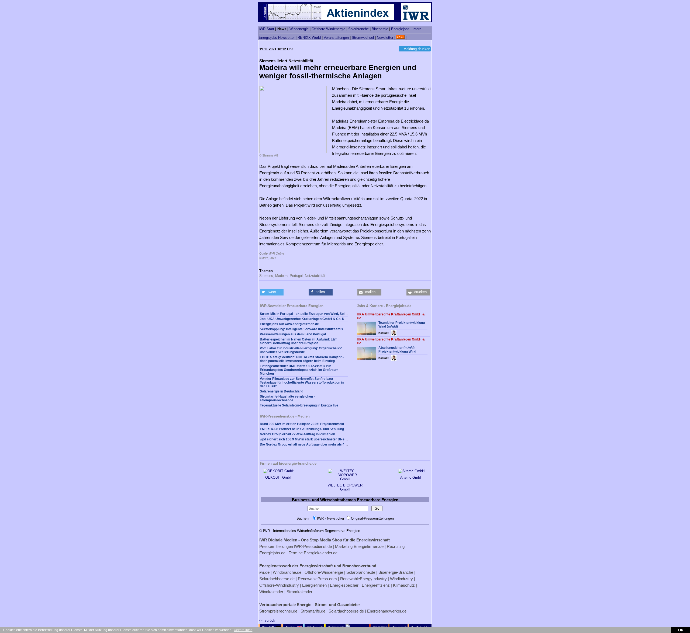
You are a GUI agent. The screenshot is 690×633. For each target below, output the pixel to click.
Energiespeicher (344, 585)
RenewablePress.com (317, 578)
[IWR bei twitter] (409, 38)
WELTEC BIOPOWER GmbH (345, 487)
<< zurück (267, 620)
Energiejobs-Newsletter (277, 38)
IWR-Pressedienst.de (313, 546)
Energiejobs (400, 29)
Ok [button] (680, 630)
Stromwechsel (363, 38)
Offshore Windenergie (328, 29)
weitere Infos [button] (243, 630)
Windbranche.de (287, 572)
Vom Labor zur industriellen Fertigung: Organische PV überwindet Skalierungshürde (301, 350)
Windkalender (271, 591)
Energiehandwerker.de (386, 611)
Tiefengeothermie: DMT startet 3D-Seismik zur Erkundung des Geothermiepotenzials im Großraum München (299, 369)
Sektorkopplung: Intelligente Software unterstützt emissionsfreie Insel (313, 329)
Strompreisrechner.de (278, 611)
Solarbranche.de (360, 572)
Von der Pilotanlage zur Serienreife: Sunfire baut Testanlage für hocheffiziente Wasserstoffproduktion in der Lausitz (302, 382)
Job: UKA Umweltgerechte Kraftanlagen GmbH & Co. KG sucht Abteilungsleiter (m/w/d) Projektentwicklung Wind (346, 319)
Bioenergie (380, 29)
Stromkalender (299, 591)
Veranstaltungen (336, 38)
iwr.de (264, 572)
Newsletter (385, 38)
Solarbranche (358, 29)
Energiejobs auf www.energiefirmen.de (289, 324)
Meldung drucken (416, 49)
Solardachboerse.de (277, 578)
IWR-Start (266, 29)
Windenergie (299, 29)
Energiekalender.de (320, 553)
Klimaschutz (404, 585)
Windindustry (401, 578)
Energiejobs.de (272, 553)
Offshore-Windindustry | (280, 585)
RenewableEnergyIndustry (363, 578)
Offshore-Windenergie (324, 572)
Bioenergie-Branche (395, 572)
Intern (416, 29)
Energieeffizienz (376, 585)
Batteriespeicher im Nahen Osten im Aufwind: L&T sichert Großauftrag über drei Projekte (298, 341)
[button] (272, 292)
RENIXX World (309, 38)
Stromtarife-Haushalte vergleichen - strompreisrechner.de (287, 398)
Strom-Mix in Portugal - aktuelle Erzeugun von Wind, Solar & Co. (308, 314)
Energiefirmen (314, 585)
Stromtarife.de (313, 611)
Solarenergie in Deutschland (281, 391)
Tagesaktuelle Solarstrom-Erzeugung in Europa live (299, 405)
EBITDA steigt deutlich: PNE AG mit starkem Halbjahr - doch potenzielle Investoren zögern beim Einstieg (302, 359)
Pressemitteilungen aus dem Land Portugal (293, 334)
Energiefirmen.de (369, 546)
